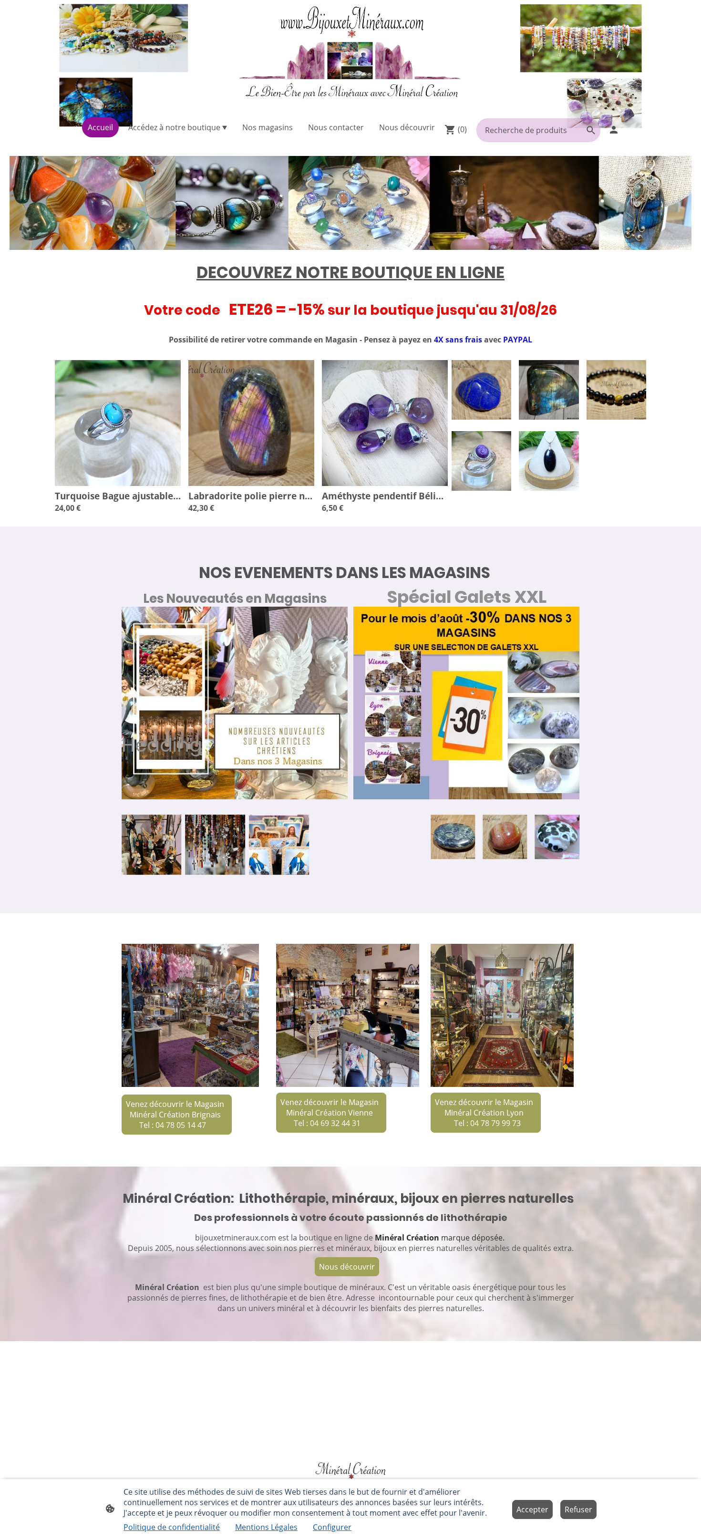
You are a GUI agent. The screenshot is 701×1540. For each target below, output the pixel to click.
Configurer (332, 1527)
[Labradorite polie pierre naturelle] (251, 483)
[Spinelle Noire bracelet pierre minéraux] (616, 417)
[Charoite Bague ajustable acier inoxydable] (481, 488)
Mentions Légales (266, 1527)
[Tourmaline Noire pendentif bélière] (548, 488)
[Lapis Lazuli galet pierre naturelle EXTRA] (481, 417)
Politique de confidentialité (172, 1527)
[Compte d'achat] (613, 129)
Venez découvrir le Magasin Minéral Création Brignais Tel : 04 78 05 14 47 (176, 1114)
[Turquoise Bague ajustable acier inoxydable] (118, 483)
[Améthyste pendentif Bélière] (385, 483)
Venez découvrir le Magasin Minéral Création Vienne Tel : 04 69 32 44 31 (330, 1112)
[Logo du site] (350, 56)
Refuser (578, 1509)
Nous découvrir (347, 1266)
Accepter (532, 1509)
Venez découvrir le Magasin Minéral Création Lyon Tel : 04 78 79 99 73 (485, 1112)
